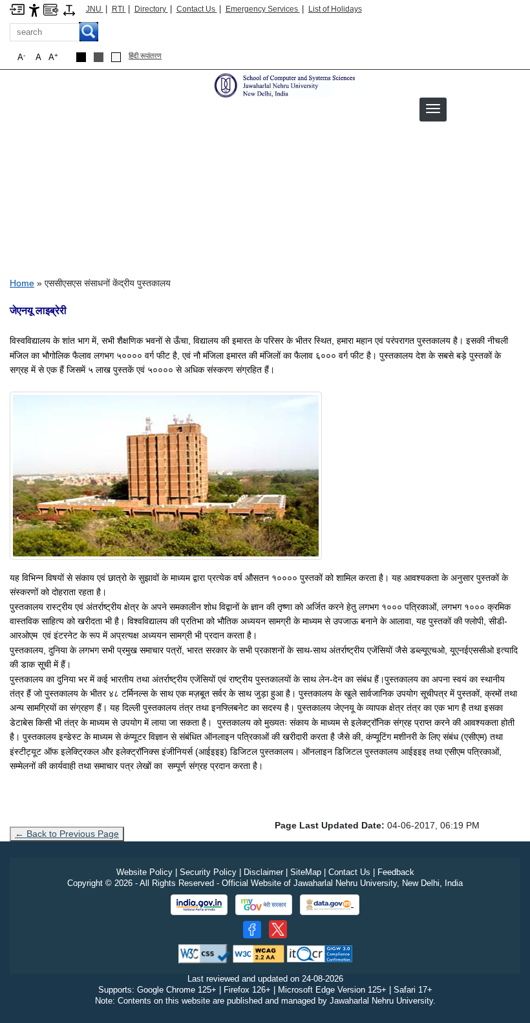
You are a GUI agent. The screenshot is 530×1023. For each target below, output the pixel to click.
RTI (119, 9)
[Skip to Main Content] (17, 9)
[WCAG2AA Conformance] (258, 953)
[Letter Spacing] (69, 9)
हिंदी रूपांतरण (145, 55)
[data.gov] (329, 905)
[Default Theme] (116, 57)
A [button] (53, 57)
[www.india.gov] (199, 904)
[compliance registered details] (319, 953)
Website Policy (144, 872)
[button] (433, 108)
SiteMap (305, 872)
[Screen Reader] (50, 9)
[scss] (291, 85)
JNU (94, 9)
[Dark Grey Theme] (98, 57)
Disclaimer (263, 872)
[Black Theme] (81, 57)
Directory (151, 9)
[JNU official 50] (278, 929)
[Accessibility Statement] (34, 9)
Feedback (395, 872)
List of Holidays (335, 9)
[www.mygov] (263, 904)
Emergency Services (263, 9)
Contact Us (196, 9)
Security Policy (208, 872)
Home (22, 283)
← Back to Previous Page (67, 833)
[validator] (204, 953)
